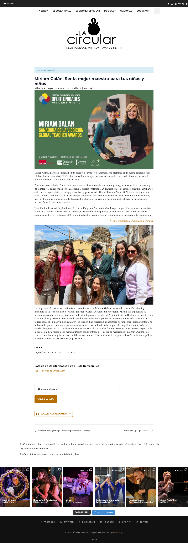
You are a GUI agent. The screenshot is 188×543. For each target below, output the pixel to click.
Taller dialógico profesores (137, 430)
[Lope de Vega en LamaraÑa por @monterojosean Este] (15, 487)
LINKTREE (8, 3)
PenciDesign (118, 532)
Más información (45, 399)
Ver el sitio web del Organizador (50, 370)
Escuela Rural (62, 11)
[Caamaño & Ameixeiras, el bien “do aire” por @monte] (47, 487)
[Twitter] (172, 4)
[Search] (157, 11)
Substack (143, 11)
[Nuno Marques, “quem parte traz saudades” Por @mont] (141, 487)
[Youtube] (179, 4)
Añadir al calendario (54, 413)
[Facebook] (168, 4)
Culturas (126, 11)
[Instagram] (176, 4)
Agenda (43, 11)
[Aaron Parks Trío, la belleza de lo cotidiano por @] (173, 487)
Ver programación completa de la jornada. (131, 220)
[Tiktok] (187, 4)
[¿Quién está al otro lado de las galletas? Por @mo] (110, 487)
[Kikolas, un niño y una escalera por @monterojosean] (78, 487)
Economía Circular (87, 11)
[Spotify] (183, 4)
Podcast (110, 11)
